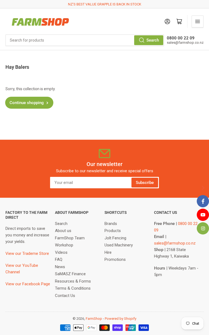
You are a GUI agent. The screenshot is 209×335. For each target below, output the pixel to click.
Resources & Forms (73, 281)
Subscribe (145, 182)
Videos (61, 252)
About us (63, 230)
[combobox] (84, 40)
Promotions (115, 259)
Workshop (64, 245)
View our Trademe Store (27, 253)
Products (112, 230)
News (60, 266)
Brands (110, 223)
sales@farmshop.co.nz (175, 243)
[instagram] (203, 228)
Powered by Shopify (120, 319)
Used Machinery (118, 245)
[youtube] (203, 215)
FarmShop (94, 319)
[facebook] (203, 201)
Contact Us (65, 295)
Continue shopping (27, 102)
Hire (108, 252)
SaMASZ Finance (70, 273)
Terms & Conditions (73, 288)
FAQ (58, 259)
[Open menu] (198, 21)
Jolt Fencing (115, 238)
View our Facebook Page (27, 283)
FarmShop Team (70, 238)
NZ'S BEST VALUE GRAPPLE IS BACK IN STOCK (104, 4)
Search (152, 40)
